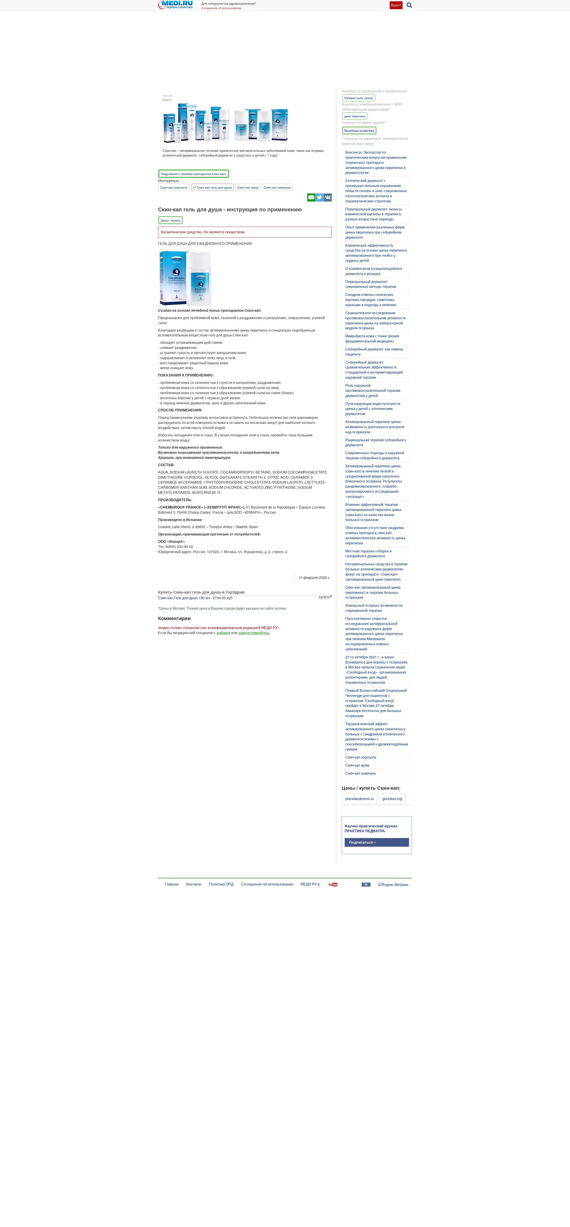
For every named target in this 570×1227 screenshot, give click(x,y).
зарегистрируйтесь (253, 632)
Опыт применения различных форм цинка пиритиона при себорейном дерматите (375, 232)
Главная (172, 884)
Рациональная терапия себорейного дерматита (375, 442)
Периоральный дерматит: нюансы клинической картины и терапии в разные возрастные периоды (373, 214)
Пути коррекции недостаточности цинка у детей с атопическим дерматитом (372, 408)
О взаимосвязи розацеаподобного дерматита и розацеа (373, 271)
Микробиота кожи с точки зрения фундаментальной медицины (372, 338)
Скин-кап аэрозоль (174, 187)
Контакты (194, 884)
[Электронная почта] (311, 200)
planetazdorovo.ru (359, 798)
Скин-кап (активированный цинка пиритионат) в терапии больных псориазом (373, 592)
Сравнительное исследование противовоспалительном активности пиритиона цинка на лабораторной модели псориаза (375, 320)
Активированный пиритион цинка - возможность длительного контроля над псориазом (374, 426)
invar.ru (167, 100)
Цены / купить (171, 220)
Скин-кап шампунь (277, 187)
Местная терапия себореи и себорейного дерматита (368, 553)
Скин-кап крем (247, 187)
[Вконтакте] (328, 200)
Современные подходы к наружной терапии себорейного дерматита (374, 455)
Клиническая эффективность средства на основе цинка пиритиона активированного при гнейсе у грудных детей (376, 253)
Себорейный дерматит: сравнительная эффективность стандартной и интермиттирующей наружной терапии (374, 370)
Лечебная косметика (359, 130)
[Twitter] (319, 200)
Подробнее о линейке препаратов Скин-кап (193, 173)
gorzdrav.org (392, 798)
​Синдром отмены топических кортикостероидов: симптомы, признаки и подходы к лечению (370, 299)
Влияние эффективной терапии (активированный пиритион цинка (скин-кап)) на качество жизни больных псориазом (373, 512)
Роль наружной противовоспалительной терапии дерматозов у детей (372, 390)
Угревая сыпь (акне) (358, 98)
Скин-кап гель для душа (214, 187)
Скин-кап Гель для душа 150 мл (184, 597)
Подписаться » (362, 842)
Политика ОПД (221, 884)
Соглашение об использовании (221, 8)
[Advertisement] (285, 53)
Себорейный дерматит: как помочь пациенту (374, 351)
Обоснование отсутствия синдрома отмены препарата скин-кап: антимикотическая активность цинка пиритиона (375, 535)
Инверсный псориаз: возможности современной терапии (373, 608)
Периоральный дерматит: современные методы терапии (370, 284)
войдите (223, 632)
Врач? (396, 5)
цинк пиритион (354, 116)
